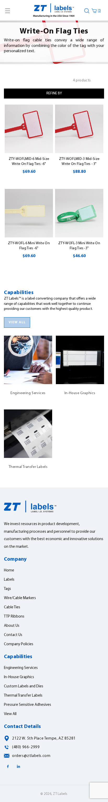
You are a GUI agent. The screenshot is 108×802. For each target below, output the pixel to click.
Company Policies (18, 644)
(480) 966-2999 (26, 747)
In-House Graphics (79, 357)
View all (17, 322)
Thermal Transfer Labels (28, 431)
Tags (7, 589)
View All (10, 714)
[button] (7, 10)
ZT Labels (60, 794)
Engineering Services (28, 357)
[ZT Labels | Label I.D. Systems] (54, 11)
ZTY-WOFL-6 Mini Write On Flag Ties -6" (29, 246)
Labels (9, 580)
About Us (11, 626)
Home (9, 571)
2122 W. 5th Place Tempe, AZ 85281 (44, 739)
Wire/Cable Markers (20, 598)
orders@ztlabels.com (31, 756)
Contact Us (13, 635)
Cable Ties (12, 607)
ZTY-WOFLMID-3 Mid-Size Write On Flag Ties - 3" (79, 161)
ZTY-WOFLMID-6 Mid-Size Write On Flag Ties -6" (29, 161)
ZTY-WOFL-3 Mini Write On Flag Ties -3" (79, 246)
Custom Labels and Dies (23, 686)
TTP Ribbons (14, 617)
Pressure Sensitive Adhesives (27, 705)
